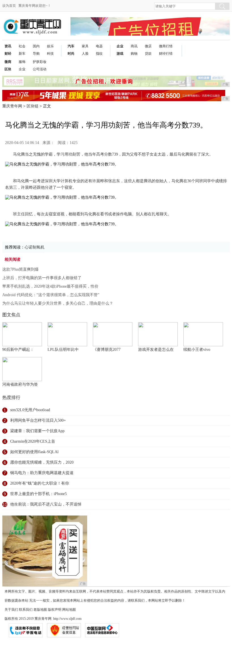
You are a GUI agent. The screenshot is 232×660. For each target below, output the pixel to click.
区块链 (32, 106)
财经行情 (166, 54)
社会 (22, 46)
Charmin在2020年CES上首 (32, 441)
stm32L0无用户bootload (30, 410)
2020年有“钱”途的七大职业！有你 (39, 483)
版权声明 (54, 610)
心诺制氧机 (34, 247)
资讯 (8, 46)
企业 (120, 46)
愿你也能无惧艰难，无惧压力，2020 (42, 462)
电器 (99, 46)
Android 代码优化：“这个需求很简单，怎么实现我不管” (50, 295)
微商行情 (166, 46)
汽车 (71, 46)
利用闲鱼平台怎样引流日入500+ (38, 420)
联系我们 (26, 610)
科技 (50, 54)
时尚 (71, 54)
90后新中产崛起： (18, 349)
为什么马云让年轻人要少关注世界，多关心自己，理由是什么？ (57, 303)
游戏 (120, 54)
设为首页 (9, 6)
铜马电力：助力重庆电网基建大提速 (42, 473)
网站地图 (69, 610)
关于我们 (11, 610)
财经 (8, 54)
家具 (85, 46)
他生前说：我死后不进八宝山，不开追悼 (45, 504)
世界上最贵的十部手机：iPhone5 (38, 494)
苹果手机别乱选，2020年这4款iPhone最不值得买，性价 (50, 286)
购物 (134, 54)
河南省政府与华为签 (20, 384)
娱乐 (50, 46)
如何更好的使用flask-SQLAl (34, 452)
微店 (148, 46)
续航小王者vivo (196, 349)
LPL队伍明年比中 (63, 349)
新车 (22, 54)
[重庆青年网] (32, 21)
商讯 (134, 46)
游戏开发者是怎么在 (156, 349)
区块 (8, 69)
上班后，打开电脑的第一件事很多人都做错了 (41, 278)
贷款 (148, 54)
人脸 (85, 54)
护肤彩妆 (39, 62)
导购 (36, 54)
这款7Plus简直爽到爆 (20, 269)
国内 (36, 46)
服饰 (22, 62)
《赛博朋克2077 (107, 349)
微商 (8, 62)
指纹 (99, 54)
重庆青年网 (12, 106)
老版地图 (40, 610)
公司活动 (39, 69)
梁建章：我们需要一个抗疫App (37, 431)
